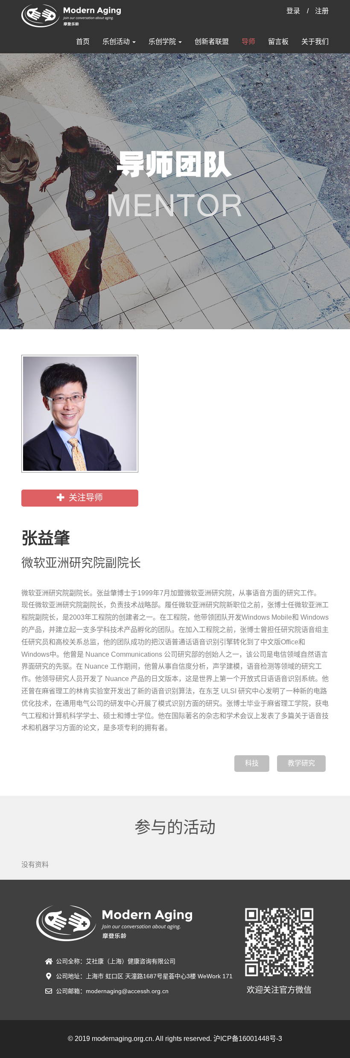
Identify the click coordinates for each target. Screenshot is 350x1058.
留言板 (278, 41)
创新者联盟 (212, 41)
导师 (248, 41)
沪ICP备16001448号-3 (247, 1038)
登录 (293, 10)
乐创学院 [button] (163, 41)
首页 (83, 41)
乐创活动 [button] (116, 41)
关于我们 (315, 41)
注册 (322, 10)
